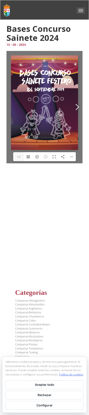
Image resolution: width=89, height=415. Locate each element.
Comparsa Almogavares (30, 300)
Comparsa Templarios (29, 348)
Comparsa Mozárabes (29, 336)
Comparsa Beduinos (28, 312)
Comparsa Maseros (27, 332)
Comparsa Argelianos (28, 308)
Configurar (45, 405)
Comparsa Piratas (26, 344)
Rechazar (44, 395)
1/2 (19, 156)
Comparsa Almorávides (29, 304)
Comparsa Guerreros (28, 328)
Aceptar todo (44, 384)
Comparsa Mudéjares (29, 340)
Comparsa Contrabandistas (32, 324)
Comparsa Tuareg (26, 352)
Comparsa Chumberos (29, 316)
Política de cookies (71, 374)
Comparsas (22, 356)
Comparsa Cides (25, 320)
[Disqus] (44, 221)
